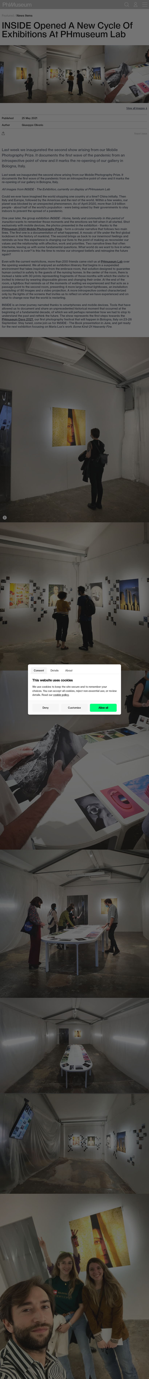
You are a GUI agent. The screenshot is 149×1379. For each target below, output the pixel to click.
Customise (74, 707)
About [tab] (69, 670)
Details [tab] (55, 670)
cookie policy (61, 694)
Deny (46, 707)
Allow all (103, 707)
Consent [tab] (39, 670)
